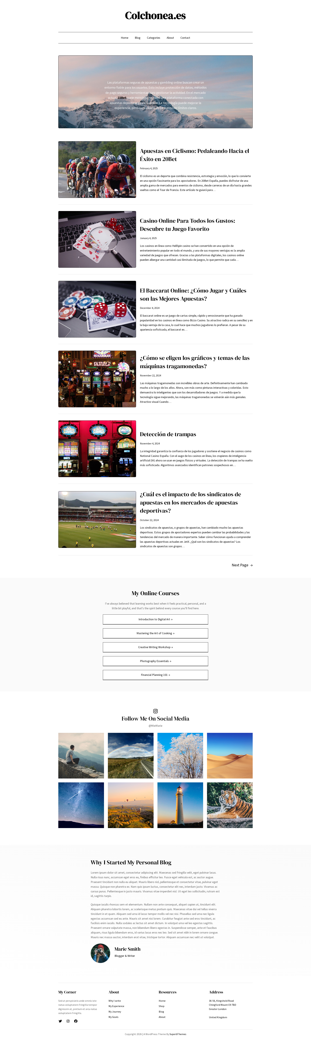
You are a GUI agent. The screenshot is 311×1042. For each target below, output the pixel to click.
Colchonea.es (155, 15)
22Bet (122, 98)
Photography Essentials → (155, 661)
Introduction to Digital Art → (155, 619)
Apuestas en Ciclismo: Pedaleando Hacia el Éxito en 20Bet (194, 155)
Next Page (242, 564)
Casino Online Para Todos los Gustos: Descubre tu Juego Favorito (187, 225)
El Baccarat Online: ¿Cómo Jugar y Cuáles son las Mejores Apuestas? (193, 294)
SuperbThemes (178, 1034)
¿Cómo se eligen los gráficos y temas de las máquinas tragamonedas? (195, 362)
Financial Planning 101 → (155, 675)
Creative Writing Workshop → (155, 647)
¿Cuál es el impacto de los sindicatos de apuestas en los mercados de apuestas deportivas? (190, 502)
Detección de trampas (168, 434)
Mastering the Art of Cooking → (155, 633)
